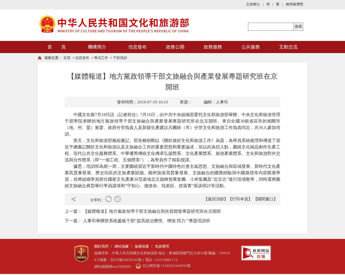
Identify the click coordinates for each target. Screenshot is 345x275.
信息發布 (137, 47)
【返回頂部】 (216, 199)
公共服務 (251, 47)
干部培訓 (120, 58)
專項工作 (101, 58)
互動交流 (288, 47)
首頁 (66, 58)
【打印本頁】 (240, 199)
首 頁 (56, 47)
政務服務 (213, 47)
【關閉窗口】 (265, 199)
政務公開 (175, 47)
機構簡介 (97, 47)
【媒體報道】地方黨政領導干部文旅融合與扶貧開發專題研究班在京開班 (152, 211)
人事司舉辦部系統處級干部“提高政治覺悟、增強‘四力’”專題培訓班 (146, 220)
